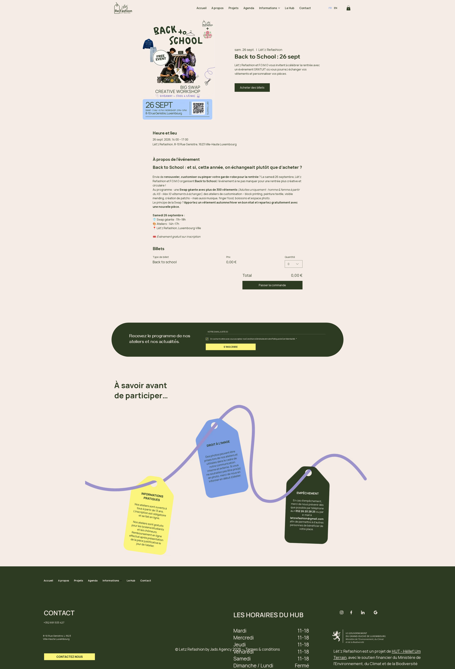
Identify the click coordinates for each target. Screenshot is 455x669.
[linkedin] (363, 612)
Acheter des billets (252, 87)
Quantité (290, 257)
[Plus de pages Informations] (279, 8)
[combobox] (294, 264)
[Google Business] (375, 612)
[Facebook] (351, 612)
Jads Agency (221, 649)
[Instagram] (341, 612)
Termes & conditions (262, 649)
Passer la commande (272, 285)
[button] (348, 8)
